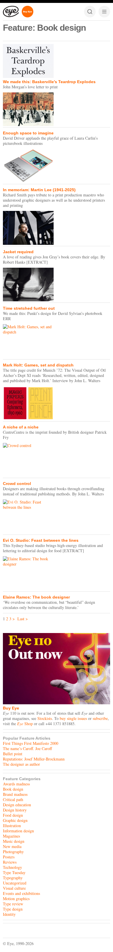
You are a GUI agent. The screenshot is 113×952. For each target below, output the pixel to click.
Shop (25, 723)
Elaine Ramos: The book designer (36, 597)
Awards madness (16, 784)
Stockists (44, 718)
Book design (13, 789)
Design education (17, 804)
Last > (22, 618)
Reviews (10, 862)
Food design (13, 815)
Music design (13, 841)
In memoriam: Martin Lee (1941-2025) (39, 189)
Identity (9, 914)
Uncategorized (14, 883)
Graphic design (15, 820)
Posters (8, 857)
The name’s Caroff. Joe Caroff (27, 748)
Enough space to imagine (28, 133)
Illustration (12, 825)
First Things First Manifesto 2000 (30, 743)
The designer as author (21, 764)
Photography (13, 851)
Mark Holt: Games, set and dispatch (38, 365)
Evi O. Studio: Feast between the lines (41, 540)
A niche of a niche (21, 427)
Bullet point (12, 753)
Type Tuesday (14, 872)
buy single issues (73, 718)
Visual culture (14, 888)
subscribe (100, 718)
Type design (13, 909)
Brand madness (15, 794)
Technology (12, 867)
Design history (15, 810)
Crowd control (17, 483)
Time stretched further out (29, 308)
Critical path (13, 799)
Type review (13, 904)
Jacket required (18, 251)
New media (12, 846)
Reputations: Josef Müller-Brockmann (34, 759)
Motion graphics (16, 898)
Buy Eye (11, 708)
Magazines (11, 836)
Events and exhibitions (21, 893)
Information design (18, 831)
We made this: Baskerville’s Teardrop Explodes (49, 81)
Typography (13, 877)
